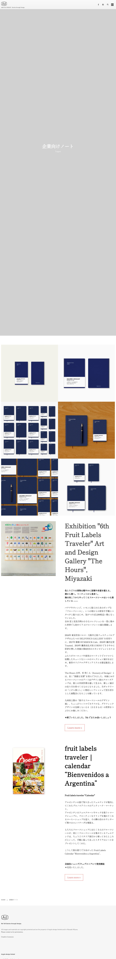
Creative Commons (7, 937)
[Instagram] (103, 4)
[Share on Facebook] (98, 4)
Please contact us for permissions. (12, 932)
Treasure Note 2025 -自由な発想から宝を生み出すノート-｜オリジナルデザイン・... (86, 374)
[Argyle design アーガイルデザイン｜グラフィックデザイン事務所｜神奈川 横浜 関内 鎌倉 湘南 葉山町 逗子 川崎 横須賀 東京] (4, 4)
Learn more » (74, 727)
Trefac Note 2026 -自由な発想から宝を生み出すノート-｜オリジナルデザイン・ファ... (29, 374)
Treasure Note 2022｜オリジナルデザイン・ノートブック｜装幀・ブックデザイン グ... (29, 488)
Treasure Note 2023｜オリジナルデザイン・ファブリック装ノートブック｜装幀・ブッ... (86, 488)
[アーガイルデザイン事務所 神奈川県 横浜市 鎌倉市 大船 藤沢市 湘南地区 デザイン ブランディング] (4, 921)
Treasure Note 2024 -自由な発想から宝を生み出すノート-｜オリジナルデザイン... (29, 431)
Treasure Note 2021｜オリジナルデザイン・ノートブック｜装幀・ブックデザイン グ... (86, 431)
